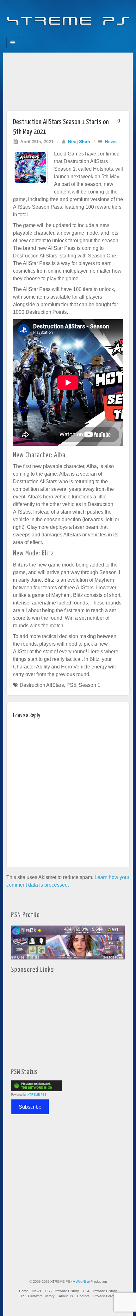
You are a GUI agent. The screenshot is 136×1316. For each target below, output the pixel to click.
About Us (66, 1296)
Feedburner (55, 35)
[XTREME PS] (68, 16)
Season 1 (89, 685)
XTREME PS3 (37, 1094)
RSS (89, 35)
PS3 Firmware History (62, 1291)
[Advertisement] (68, 80)
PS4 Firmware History (100, 1291)
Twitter (72, 35)
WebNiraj (83, 1281)
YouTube (81, 35)
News (111, 141)
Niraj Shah (79, 141)
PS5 (71, 685)
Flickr (64, 35)
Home (23, 1291)
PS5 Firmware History (38, 1296)
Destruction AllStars (42, 685)
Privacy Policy (104, 1296)
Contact (83, 1296)
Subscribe (30, 1107)
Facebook (47, 35)
